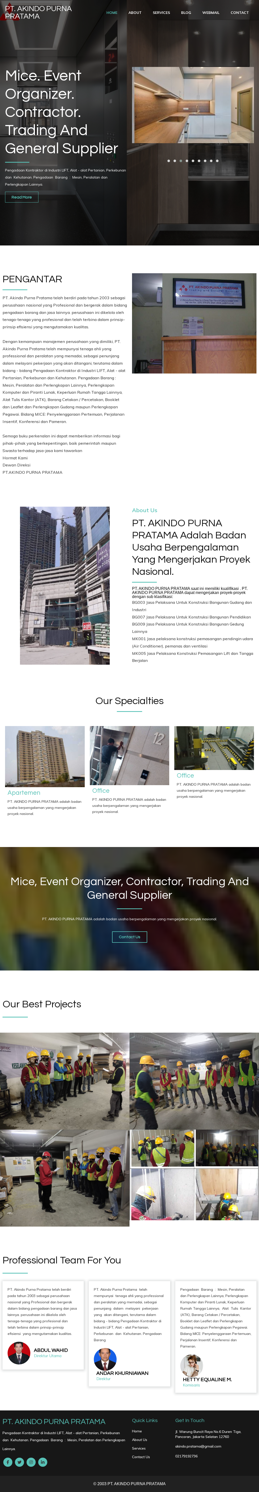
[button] (169, 160)
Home (111, 12)
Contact (240, 12)
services (161, 12)
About (135, 12)
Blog (186, 12)
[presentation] (135, 116)
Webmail (211, 12)
